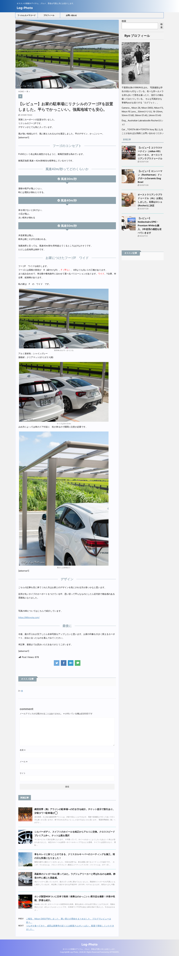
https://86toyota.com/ (28, 617)
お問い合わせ (71, 15)
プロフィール (48, 15)
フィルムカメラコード (26, 15)
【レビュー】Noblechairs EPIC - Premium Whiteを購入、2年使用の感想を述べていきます (150, 225)
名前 (22, 750)
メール (23, 761)
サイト (23, 773)
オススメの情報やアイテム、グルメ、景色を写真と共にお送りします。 (89, 949)
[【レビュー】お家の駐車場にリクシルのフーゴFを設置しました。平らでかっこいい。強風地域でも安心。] (70, 663)
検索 (124, 21)
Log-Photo (25, 8)
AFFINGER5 (114, 952)
